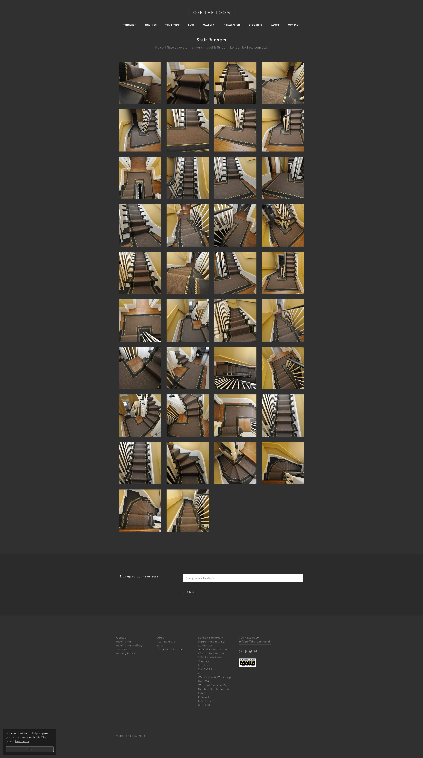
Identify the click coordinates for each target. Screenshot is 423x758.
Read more (22, 741)
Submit (191, 592)
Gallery (208, 25)
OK (29, 749)
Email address (192, 573)
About (275, 25)
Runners (128, 25)
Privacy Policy (126, 653)
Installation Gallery (129, 645)
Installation (231, 25)
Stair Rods (172, 25)
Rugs (191, 25)
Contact (294, 25)
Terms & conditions (170, 649)
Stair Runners (166, 641)
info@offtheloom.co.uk (255, 641)
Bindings (151, 25)
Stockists (255, 25)
